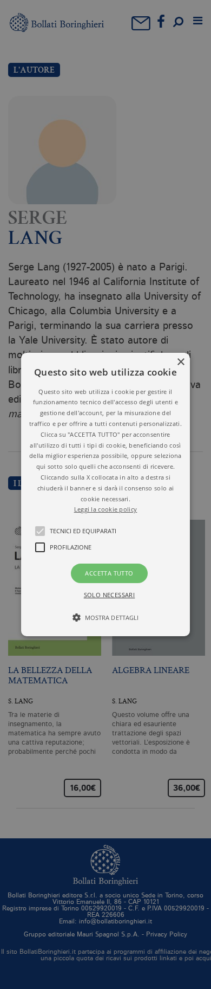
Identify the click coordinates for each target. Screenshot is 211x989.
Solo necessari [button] (109, 595)
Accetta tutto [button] (109, 573)
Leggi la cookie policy (105, 509)
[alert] (105, 494)
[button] (105, 495)
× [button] (180, 362)
